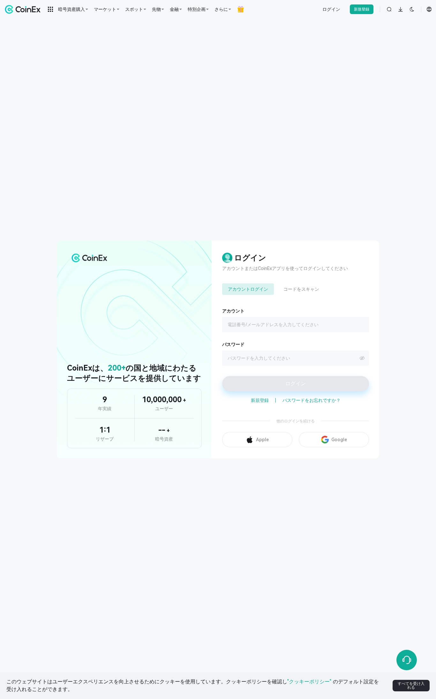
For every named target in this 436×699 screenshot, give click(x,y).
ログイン (331, 9)
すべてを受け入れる (411, 685)
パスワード (233, 344)
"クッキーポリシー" (309, 682)
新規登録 (361, 9)
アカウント (233, 310)
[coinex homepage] (24, 9)
